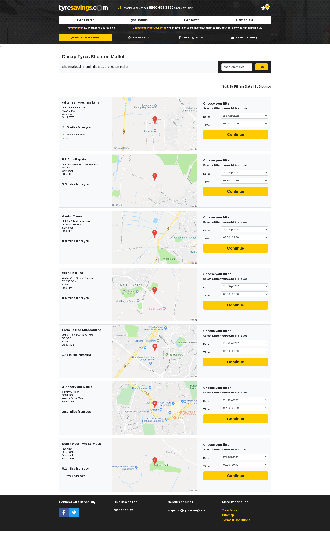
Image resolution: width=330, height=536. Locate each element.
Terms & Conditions (236, 519)
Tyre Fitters (85, 20)
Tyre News (191, 20)
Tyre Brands (138, 20)
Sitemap (228, 515)
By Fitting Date (241, 86)
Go (261, 67)
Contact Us (244, 20)
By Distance (262, 86)
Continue (235, 134)
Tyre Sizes (229, 510)
